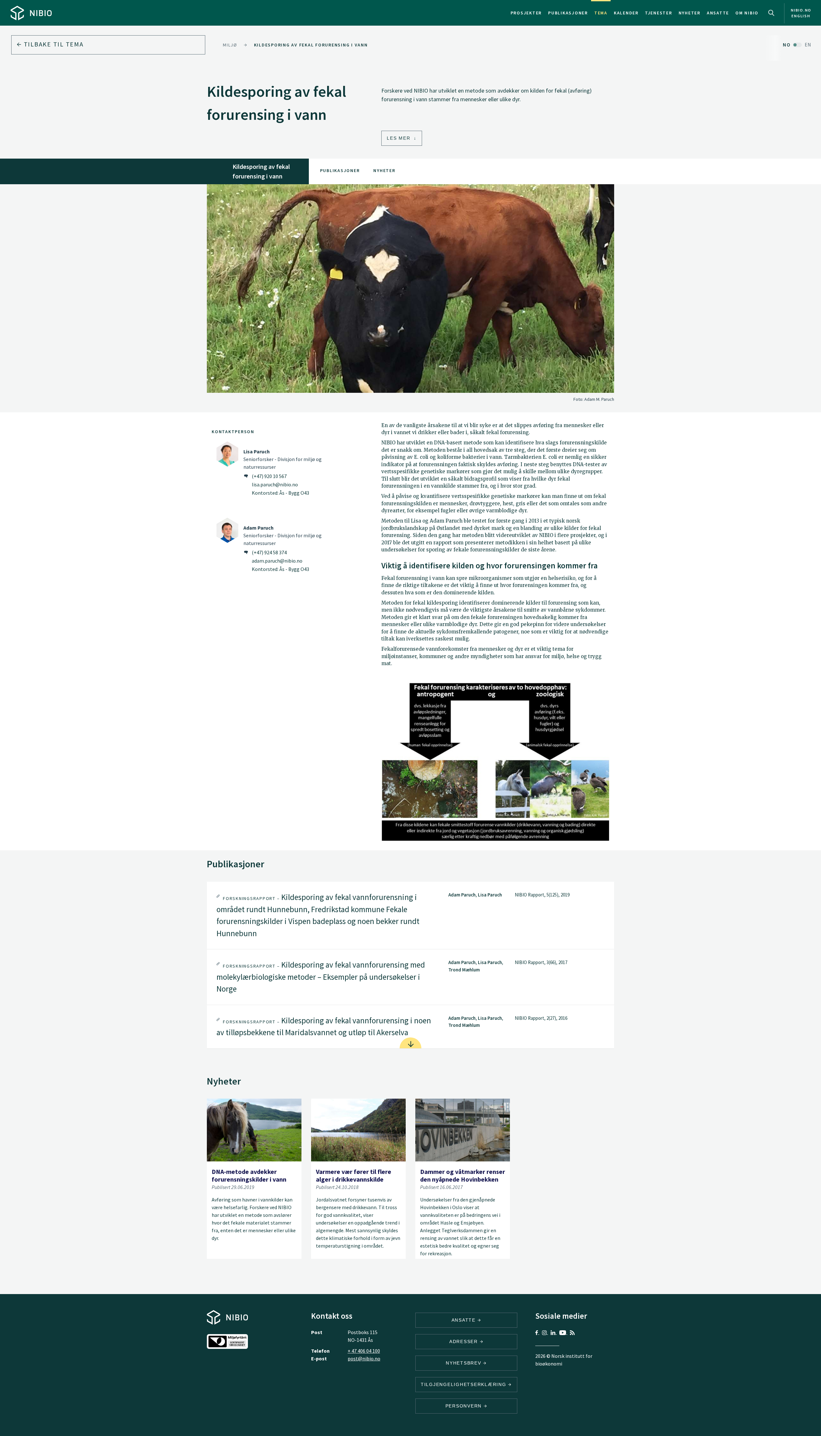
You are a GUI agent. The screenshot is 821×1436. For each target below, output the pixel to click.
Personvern (464, 1405)
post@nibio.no (364, 1358)
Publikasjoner (568, 13)
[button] (410, 915)
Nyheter (689, 13)
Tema (600, 13)
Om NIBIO (746, 13)
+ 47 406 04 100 (364, 1351)
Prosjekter (526, 13)
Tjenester (658, 13)
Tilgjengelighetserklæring (464, 1384)
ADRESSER (464, 1341)
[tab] (410, 915)
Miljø (230, 45)
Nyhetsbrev (464, 1363)
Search (771, 12)
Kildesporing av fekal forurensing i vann (311, 45)
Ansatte (718, 13)
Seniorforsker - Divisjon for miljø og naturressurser (282, 459)
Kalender (626, 13)
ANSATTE (465, 1320)
